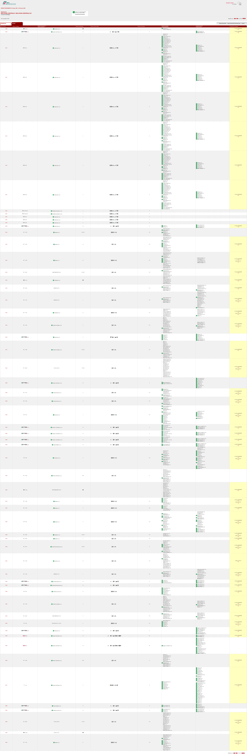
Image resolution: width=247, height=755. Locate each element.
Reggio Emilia (199, 46)
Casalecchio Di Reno (166, 271)
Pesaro (198, 462)
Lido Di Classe (165, 518)
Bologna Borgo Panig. (166, 275)
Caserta (198, 380)
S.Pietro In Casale (166, 29)
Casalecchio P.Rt (165, 725)
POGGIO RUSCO (56, 392)
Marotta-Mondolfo (165, 409)
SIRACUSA (56, 48)
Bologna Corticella (166, 283)
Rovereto (164, 581)
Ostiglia (164, 543)
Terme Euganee (165, 590)
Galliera (164, 277)
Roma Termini (199, 31)
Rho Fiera (198, 631)
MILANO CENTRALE (56, 645)
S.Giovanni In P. (165, 393)
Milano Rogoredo (165, 382)
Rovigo (164, 592)
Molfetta (198, 694)
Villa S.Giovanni (165, 42)
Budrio (164, 487)
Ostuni (198, 700)
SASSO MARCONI (55, 272)
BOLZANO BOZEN (56, 581)
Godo (164, 521)
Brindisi (198, 386)
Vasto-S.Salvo (199, 686)
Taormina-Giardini (166, 69)
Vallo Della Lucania (166, 56)
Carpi (164, 225)
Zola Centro (165, 368)
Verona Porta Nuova (166, 582)
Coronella (164, 559)
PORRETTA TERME (56, 325)
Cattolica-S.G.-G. (200, 461)
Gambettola (165, 239)
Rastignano (165, 287)
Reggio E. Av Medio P (166, 383)
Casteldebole (199, 286)
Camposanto (165, 391)
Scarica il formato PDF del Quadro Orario (233, 23)
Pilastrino (164, 369)
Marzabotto (199, 300)
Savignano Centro (166, 359)
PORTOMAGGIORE (55, 489)
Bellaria (164, 513)
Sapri (164, 52)
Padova (164, 589)
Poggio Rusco (165, 544)
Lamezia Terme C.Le (166, 76)
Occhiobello (165, 556)
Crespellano (165, 717)
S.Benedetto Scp (165, 472)
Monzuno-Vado (165, 474)
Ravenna (164, 520)
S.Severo (198, 688)
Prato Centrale (165, 91)
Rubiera (164, 231)
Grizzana (164, 473)
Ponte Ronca (165, 366)
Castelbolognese (165, 245)
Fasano (198, 699)
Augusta (164, 63)
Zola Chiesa (165, 367)
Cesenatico (165, 516)
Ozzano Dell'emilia (166, 265)
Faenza (164, 244)
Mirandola (164, 389)
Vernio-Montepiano (166, 655)
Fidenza (198, 48)
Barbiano (164, 526)
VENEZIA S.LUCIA (56, 591)
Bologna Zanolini (165, 496)
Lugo (164, 525)
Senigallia (164, 408)
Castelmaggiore (199, 259)
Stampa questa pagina (222, 23)
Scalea (164, 50)
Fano (164, 410)
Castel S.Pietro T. (165, 247)
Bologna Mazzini (165, 289)
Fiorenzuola (165, 453)
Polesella (164, 555)
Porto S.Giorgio (199, 681)
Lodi (198, 528)
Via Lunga (164, 365)
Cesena (164, 256)
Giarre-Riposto (165, 38)
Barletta (198, 384)
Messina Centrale (165, 41)
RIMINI (56, 244)
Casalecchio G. (165, 272)
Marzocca (164, 407)
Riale (164, 724)
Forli (163, 243)
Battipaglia (164, 58)
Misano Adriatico (165, 414)
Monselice (164, 591)
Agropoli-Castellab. (166, 57)
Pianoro (164, 475)
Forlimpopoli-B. (165, 257)
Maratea (164, 51)
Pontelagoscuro (165, 557)
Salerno (164, 59)
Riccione (164, 415)
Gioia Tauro (165, 43)
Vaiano (164, 469)
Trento (164, 580)
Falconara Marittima (166, 406)
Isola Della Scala (165, 540)
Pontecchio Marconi (166, 269)
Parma (198, 47)
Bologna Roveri (165, 492)
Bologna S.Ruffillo (200, 324)
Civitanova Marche (200, 680)
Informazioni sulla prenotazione (80, 14)
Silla (198, 306)
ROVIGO (56, 561)
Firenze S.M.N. (199, 225)
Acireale (164, 37)
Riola (198, 305)
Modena (198, 45)
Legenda (243, 23)
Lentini (164, 35)
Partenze (3, 23)
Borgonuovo (165, 270)
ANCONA (56, 337)
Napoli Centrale (199, 640)
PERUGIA (56, 630)
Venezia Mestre (165, 588)
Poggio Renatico (165, 276)
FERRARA (56, 280)
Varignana (164, 264)
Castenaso (164, 488)
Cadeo (198, 523)
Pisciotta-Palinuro (165, 53)
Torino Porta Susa (200, 632)
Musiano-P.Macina (166, 285)
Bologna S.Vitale (165, 267)
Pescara (198, 685)
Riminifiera (198, 671)
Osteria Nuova (165, 403)
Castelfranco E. (165, 233)
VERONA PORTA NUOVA (56, 546)
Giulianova (199, 684)
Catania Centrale (165, 36)
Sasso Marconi (199, 298)
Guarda (164, 485)
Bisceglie (198, 693)
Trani (198, 692)
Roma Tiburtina (199, 226)
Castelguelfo (165, 455)
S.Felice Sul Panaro (166, 390)
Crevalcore (164, 392)
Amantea (164, 77)
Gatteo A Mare (165, 514)
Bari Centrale (199, 385)
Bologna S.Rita (165, 494)
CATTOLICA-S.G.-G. (55, 623)
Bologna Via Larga (166, 493)
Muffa (164, 362)
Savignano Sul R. (165, 238)
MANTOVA (56, 226)
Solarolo (164, 527)
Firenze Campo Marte (166, 90)
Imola (164, 246)
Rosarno (164, 44)
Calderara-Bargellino (166, 404)
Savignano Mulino (165, 360)
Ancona (198, 679)
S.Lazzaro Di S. (165, 251)
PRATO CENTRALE (56, 475)
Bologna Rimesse (165, 495)
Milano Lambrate (199, 530)
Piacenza (198, 49)
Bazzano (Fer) (165, 361)
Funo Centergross (200, 260)
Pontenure (164, 450)
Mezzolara (164, 486)
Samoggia (164, 234)
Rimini (164, 336)
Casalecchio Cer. (165, 373)
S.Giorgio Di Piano (200, 261)
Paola (164, 49)
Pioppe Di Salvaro (166, 321)
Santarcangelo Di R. (166, 237)
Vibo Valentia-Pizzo (166, 45)
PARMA (56, 232)
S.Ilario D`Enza (165, 228)
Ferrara (164, 28)
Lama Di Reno (199, 299)
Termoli (198, 687)
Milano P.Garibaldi (200, 630)
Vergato (198, 304)
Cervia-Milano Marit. (166, 517)
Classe (164, 519)
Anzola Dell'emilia (165, 235)
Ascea (164, 84)
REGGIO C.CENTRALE (56, 427)
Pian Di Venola (199, 301)
